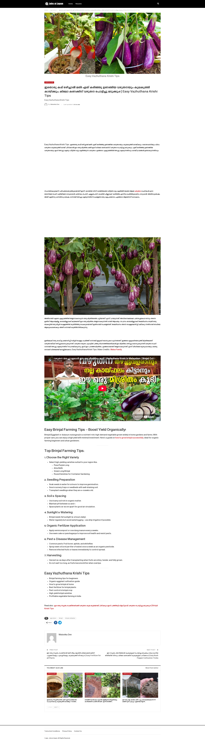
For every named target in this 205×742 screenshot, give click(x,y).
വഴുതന (138, 191)
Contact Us (78, 731)
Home (70, 4)
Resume (79, 4)
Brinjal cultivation (70, 618)
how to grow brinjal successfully (129, 438)
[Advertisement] (102, 125)
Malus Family (116, 350)
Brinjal (61, 618)
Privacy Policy (67, 731)
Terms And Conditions (52, 731)
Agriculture (49, 82)
